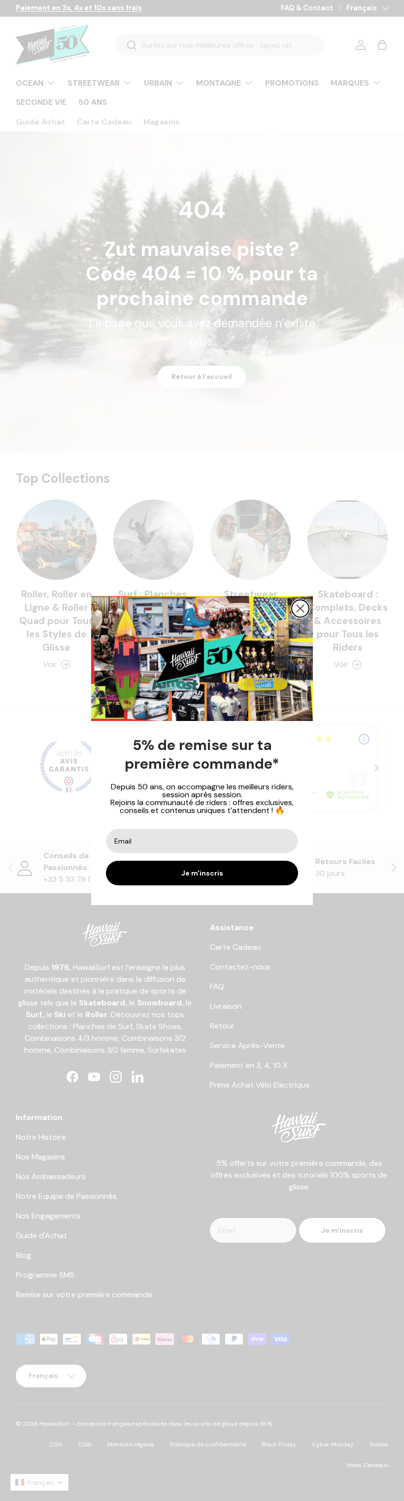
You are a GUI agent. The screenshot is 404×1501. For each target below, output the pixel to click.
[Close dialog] (300, 608)
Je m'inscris (202, 873)
